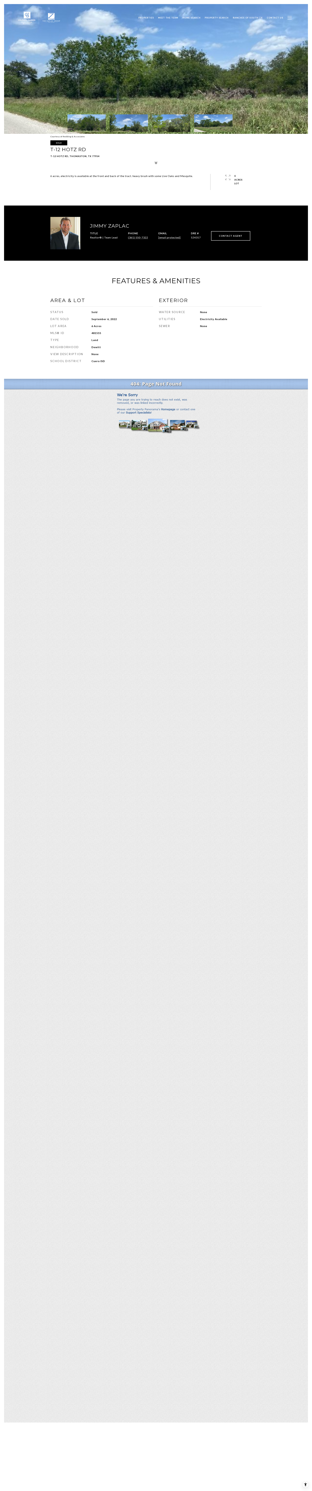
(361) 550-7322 (138, 237)
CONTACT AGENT (230, 235)
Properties (146, 17)
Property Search (217, 17)
